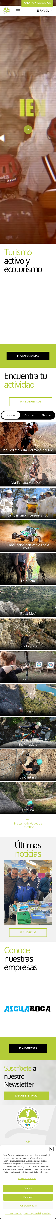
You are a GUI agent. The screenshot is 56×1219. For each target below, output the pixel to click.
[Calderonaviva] (28, 1009)
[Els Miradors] (28, 732)
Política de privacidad (13, 1213)
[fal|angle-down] (28, 129)
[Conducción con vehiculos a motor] (28, 536)
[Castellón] (28, 667)
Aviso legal (46, 1213)
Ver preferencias (28, 1205)
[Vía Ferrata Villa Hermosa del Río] (28, 438)
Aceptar (28, 1188)
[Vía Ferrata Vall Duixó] (28, 471)
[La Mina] (28, 798)
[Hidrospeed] (28, 311)
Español (42, 10)
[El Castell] (28, 700)
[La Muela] (28, 569)
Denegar (28, 1197)
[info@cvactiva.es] (28, 1141)
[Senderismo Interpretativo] (28, 503)
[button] (51, 1149)
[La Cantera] (28, 765)
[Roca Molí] (28, 602)
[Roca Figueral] (28, 634)
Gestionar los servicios (27, 1178)
